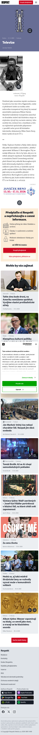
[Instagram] (14, 714)
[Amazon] (8, 702)
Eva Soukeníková (8, 589)
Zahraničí (5, 294)
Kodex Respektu (6, 662)
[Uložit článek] (29, 30)
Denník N (13, 434)
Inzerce (3, 670)
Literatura (6, 540)
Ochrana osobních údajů (9, 681)
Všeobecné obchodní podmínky (12, 677)
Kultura (5, 498)
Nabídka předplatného (9, 666)
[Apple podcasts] (25, 693)
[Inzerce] (19, 191)
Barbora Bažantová (8, 546)
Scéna (4, 38)
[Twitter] (8, 714)
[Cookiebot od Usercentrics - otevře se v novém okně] (24, 344)
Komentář (8, 422)
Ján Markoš (6, 434)
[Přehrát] (30, 288)
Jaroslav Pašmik (7, 48)
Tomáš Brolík (6, 471)
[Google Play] (8, 698)
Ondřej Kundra (7, 309)
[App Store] (8, 693)
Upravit (18, 389)
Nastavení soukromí (8, 684)
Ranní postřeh (9, 461)
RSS (2, 673)
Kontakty (4, 659)
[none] (18, 86)
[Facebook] (3, 714)
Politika (5, 573)
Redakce (4, 655)
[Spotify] (25, 702)
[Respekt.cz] (6, 2)
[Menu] (36, 2)
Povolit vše (19, 383)
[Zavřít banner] (36, 344)
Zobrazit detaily (27, 377)
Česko (4, 336)
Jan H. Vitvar (6, 513)
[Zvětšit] (11, 73)
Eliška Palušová (7, 631)
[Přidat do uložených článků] (35, 288)
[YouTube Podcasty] (25, 698)
